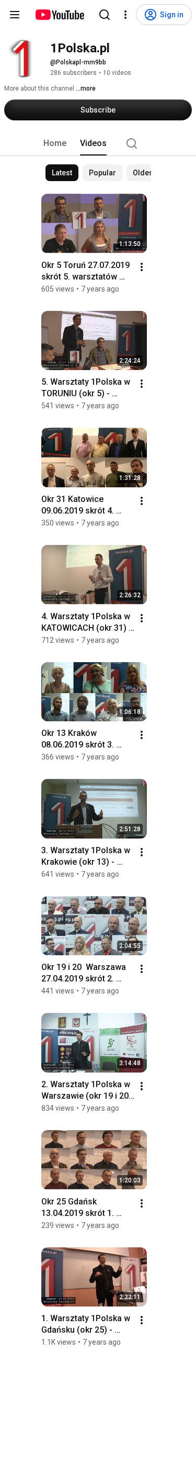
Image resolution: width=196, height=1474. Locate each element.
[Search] (104, 14)
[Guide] (14, 14)
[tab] (54, 143)
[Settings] (125, 14)
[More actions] (141, 266)
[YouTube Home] (59, 14)
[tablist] (98, 143)
